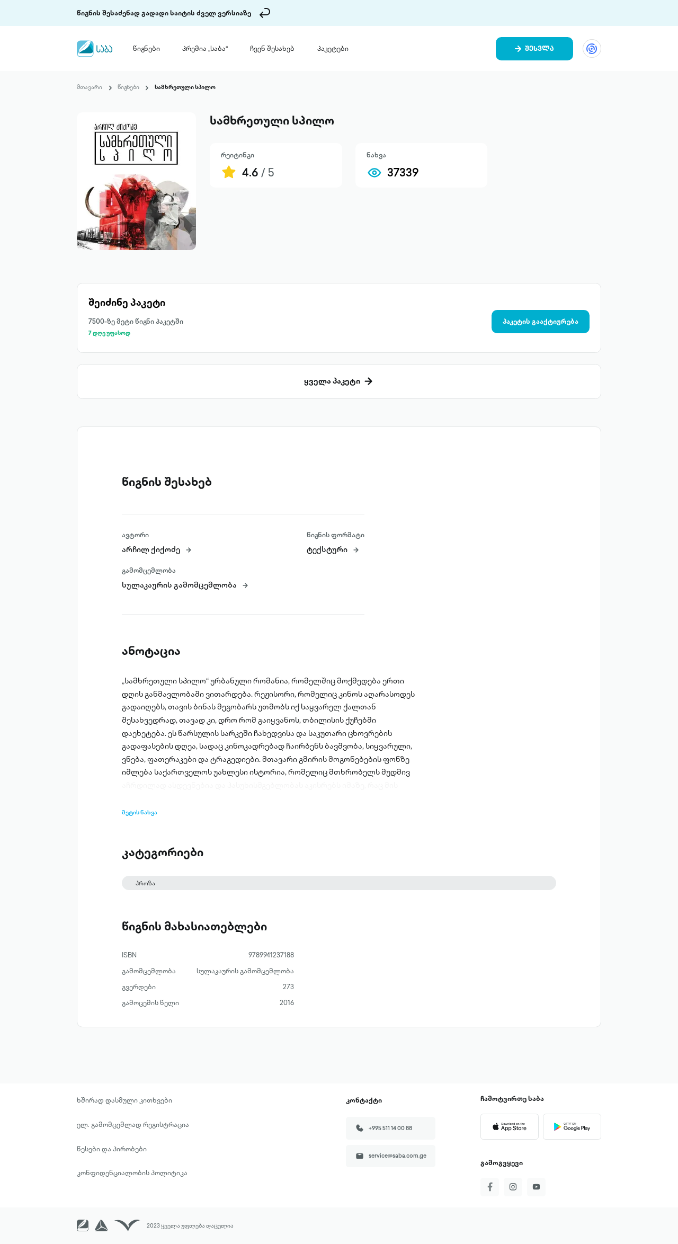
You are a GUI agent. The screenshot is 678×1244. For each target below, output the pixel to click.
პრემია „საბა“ (205, 48)
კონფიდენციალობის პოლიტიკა (132, 1172)
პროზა (145, 883)
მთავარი (89, 87)
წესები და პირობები (112, 1148)
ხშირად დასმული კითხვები (124, 1100)
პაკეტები (333, 48)
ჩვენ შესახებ (272, 48)
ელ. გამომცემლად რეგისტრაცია (133, 1124)
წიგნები (146, 48)
